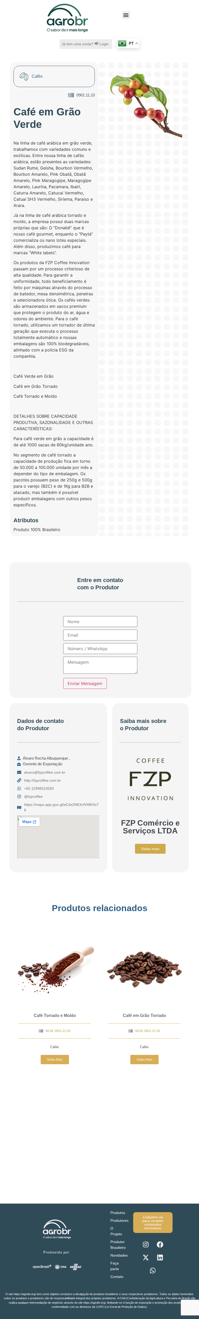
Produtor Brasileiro (118, 1245)
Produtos (117, 1213)
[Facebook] (159, 1244)
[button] (126, 15)
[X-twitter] (145, 1257)
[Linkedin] (159, 1257)
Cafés (54, 1047)
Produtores (119, 1220)
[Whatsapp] (152, 1270)
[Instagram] (145, 1244)
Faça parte (114, 1266)
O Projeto (116, 1231)
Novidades (119, 1255)
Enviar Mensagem (85, 683)
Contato (116, 1277)
